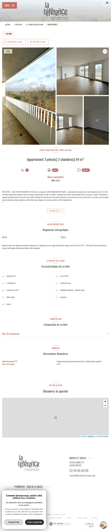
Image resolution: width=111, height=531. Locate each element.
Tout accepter (34, 522)
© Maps (90, 436)
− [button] (105, 405)
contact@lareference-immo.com (82, 475)
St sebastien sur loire (34, 24)
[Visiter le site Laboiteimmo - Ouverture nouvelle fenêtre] (59, 524)
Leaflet (82, 436)
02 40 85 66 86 (78, 470)
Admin (69, 518)
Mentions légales (56, 518)
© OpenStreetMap (102, 436)
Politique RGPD (82, 518)
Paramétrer (13, 522)
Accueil (8, 24)
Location (18, 24)
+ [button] (105, 401)
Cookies (95, 518)
